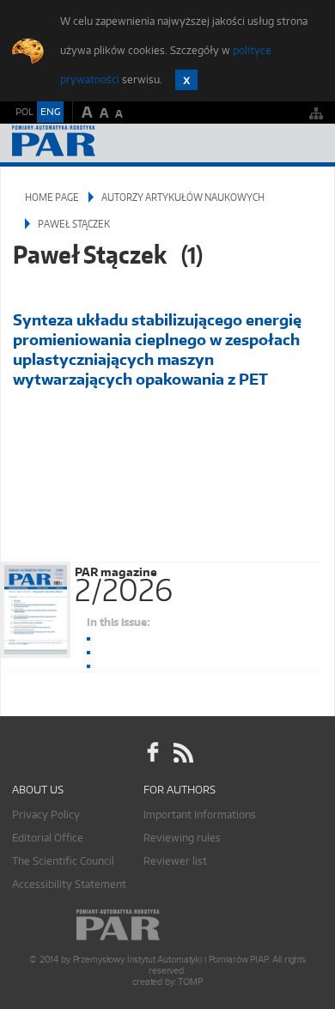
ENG (50, 112)
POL (24, 112)
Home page (52, 197)
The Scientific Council (63, 860)
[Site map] (316, 113)
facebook (153, 753)
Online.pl (167, 925)
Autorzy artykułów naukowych (183, 197)
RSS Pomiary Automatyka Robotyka (182, 753)
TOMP (190, 982)
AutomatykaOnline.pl (105, 143)
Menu (305, 143)
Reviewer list (175, 860)
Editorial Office (47, 837)
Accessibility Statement (69, 884)
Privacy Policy (46, 814)
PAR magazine (124, 581)
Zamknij (186, 80)
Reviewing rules (182, 837)
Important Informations (199, 814)
